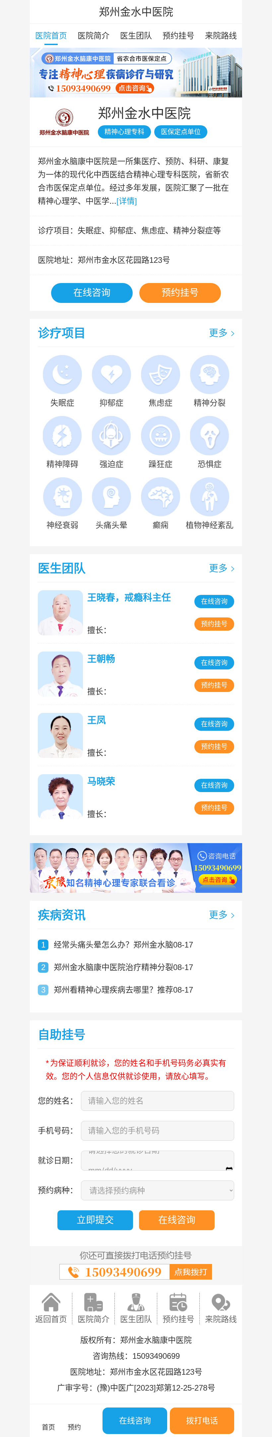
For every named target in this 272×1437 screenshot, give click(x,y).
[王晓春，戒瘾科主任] (62, 612)
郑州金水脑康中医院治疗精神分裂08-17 (123, 967)
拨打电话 (202, 1420)
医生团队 (136, 35)
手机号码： (58, 1130)
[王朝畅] (62, 674)
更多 (218, 333)
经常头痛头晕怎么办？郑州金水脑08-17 (123, 944)
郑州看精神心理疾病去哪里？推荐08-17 (123, 989)
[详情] (126, 201)
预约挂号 (178, 35)
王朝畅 (101, 659)
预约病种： (58, 1190)
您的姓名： (58, 1100)
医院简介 (93, 35)
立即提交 (95, 1220)
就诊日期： (58, 1160)
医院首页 (51, 35)
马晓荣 (101, 781)
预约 (74, 1427)
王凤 (96, 720)
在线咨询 (91, 293)
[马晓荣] (62, 796)
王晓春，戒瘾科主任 (129, 598)
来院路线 (221, 35)
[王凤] (62, 735)
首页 (48, 1427)
